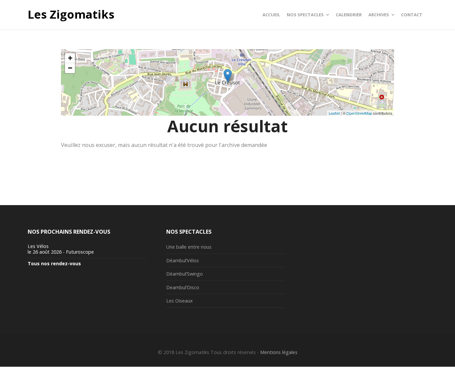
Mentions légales (278, 352)
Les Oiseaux (179, 301)
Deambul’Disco (182, 287)
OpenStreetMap (359, 113)
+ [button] (70, 58)
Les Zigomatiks (71, 15)
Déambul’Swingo (184, 274)
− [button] (70, 68)
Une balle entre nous (189, 247)
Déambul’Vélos (182, 260)
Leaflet (334, 113)
